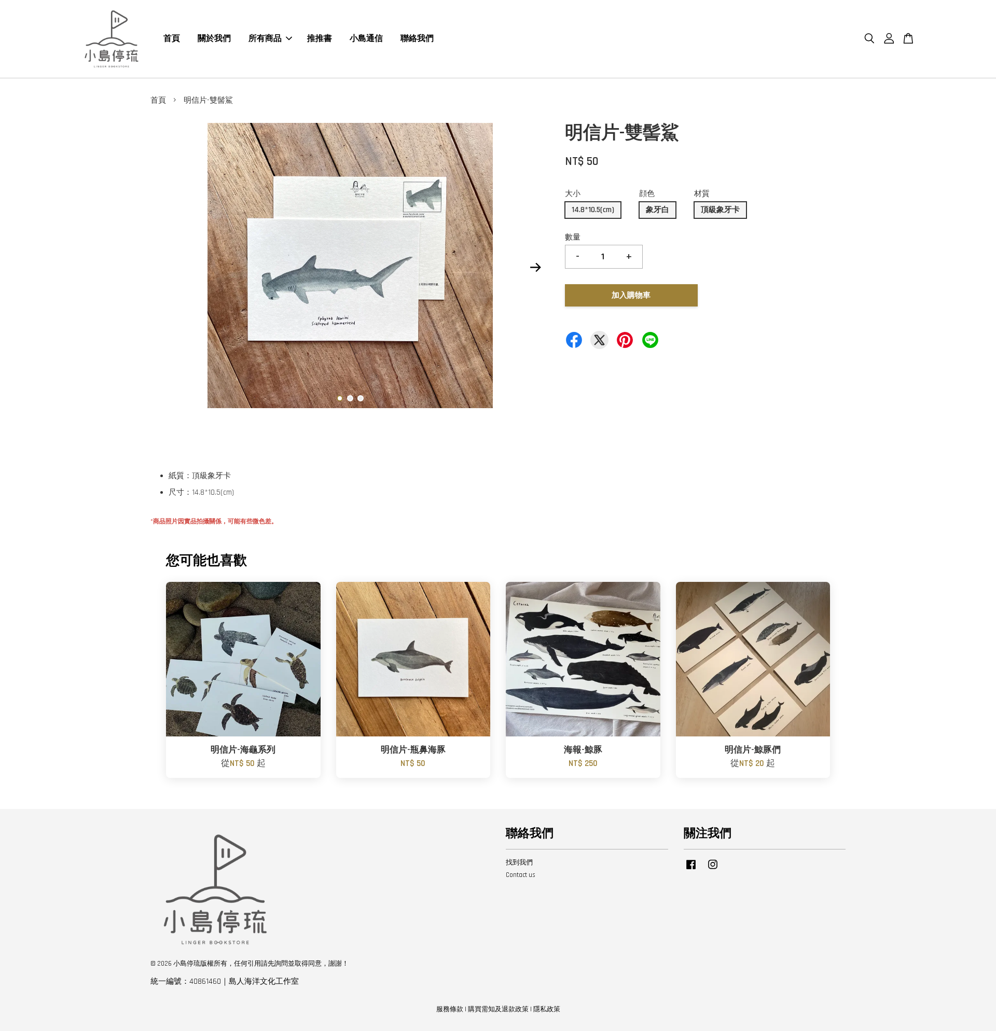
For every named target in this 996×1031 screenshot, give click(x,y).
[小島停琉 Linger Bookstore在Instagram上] (713, 870)
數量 (572, 237)
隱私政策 (546, 1009)
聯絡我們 (417, 38)
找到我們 (519, 862)
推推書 (319, 38)
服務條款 (449, 1009)
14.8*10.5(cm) (593, 210)
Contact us (520, 875)
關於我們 (214, 38)
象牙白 (657, 210)
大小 (572, 194)
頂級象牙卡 (720, 210)
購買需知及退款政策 (498, 1009)
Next (535, 268)
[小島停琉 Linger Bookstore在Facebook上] (691, 870)
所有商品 (265, 38)
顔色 (647, 194)
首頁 (171, 38)
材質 (702, 194)
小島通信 (366, 38)
